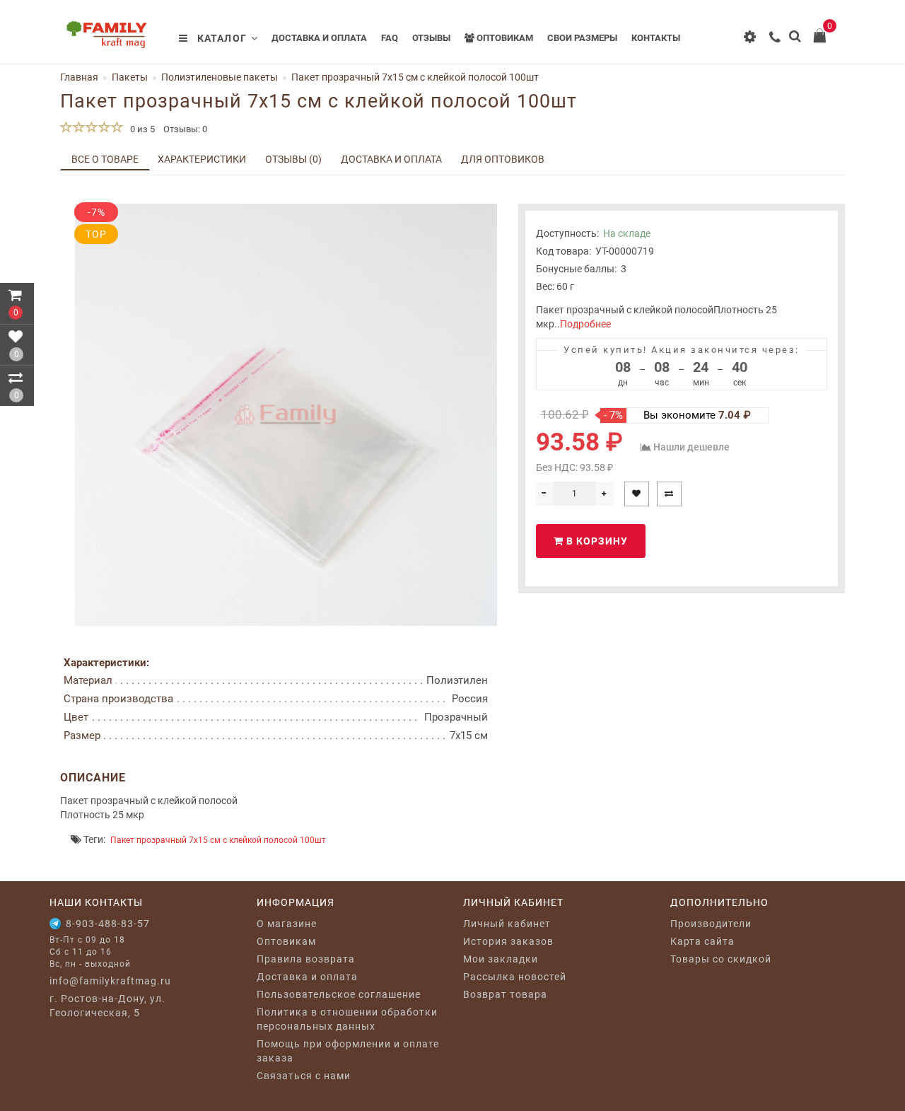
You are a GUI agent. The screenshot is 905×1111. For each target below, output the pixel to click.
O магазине (287, 923)
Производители (711, 923)
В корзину (596, 541)
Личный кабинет (507, 923)
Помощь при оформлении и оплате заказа (348, 1051)
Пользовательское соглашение (339, 994)
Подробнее (585, 324)
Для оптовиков (502, 159)
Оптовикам (503, 38)
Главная (79, 77)
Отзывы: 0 (185, 129)
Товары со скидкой (720, 959)
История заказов (508, 941)
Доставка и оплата (319, 38)
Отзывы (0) (293, 159)
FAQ (389, 38)
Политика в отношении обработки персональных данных (347, 1019)
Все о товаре (105, 159)
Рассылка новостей (514, 976)
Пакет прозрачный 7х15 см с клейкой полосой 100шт (218, 840)
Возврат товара (505, 994)
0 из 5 (140, 129)
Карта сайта (702, 941)
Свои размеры (582, 38)
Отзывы (431, 38)
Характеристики (202, 159)
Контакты (655, 38)
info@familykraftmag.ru (110, 981)
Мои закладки (500, 959)
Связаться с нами (304, 1075)
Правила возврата (306, 959)
